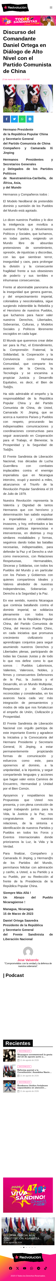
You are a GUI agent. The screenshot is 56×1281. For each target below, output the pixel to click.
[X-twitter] (17, 1268)
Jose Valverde (28, 960)
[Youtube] (24, 1268)
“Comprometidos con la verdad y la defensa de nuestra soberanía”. (28, 964)
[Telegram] (38, 1268)
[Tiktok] (45, 1268)
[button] (23, 1247)
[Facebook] (10, 1268)
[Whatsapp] (31, 1268)
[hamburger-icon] (50, 8)
